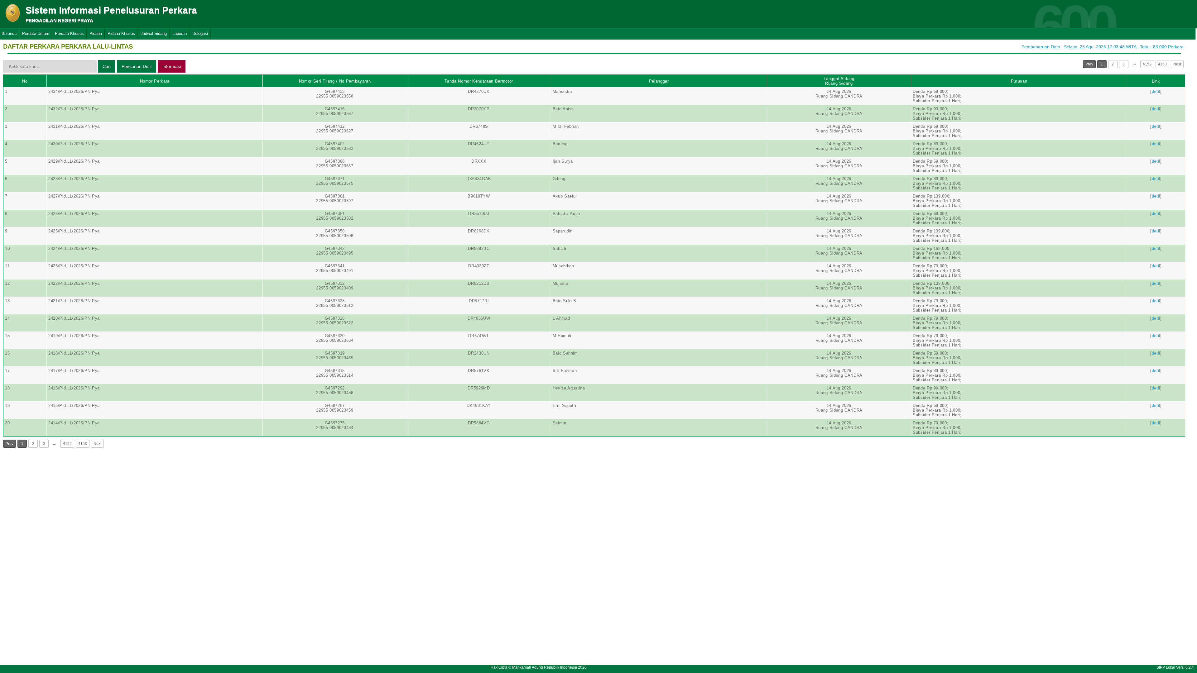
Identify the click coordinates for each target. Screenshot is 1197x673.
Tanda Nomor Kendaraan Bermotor (479, 81)
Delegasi (200, 33)
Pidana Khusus (121, 33)
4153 (1162, 64)
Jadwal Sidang (154, 33)
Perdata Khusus (69, 33)
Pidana (95, 33)
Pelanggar (659, 81)
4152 (1147, 64)
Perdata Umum (35, 33)
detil (1156, 91)
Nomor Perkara (155, 81)
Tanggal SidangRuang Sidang (839, 81)
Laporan (179, 33)
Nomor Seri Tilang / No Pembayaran (335, 81)
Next (1177, 64)
